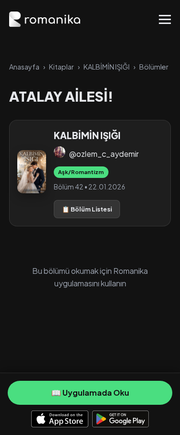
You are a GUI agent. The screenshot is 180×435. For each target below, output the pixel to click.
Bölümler (153, 66)
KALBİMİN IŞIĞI (107, 66)
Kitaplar (61, 66)
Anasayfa (24, 66)
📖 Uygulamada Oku (90, 393)
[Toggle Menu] (165, 19)
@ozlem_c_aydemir (104, 154)
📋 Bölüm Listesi (87, 209)
